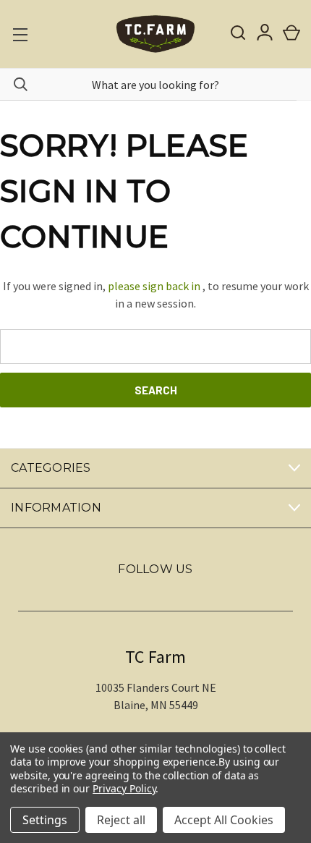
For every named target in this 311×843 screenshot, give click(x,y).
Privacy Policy (124, 788)
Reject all (121, 820)
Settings (44, 820)
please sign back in (154, 286)
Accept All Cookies (223, 820)
